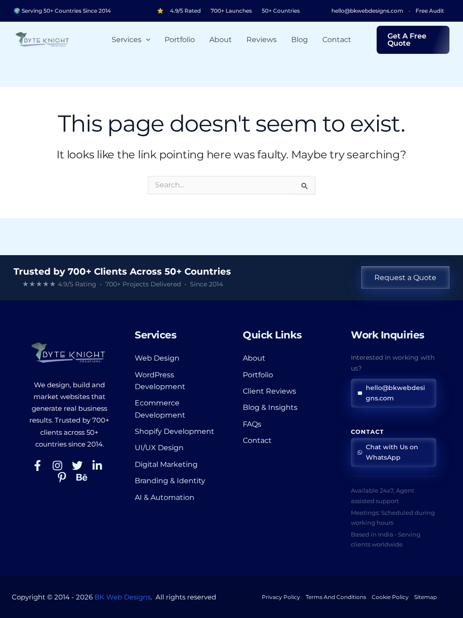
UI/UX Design (159, 447)
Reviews (261, 39)
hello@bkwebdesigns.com (367, 11)
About (220, 39)
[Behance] (81, 477)
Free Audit (430, 11)
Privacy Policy (281, 597)
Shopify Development (174, 431)
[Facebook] (37, 465)
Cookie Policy (390, 597)
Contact (336, 39)
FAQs (252, 424)
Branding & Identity (170, 480)
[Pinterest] (62, 477)
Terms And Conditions (336, 597)
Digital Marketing (166, 464)
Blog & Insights (270, 407)
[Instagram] (57, 465)
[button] (146, 40)
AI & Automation (164, 497)
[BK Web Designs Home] (69, 352)
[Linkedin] (97, 465)
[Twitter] (77, 465)
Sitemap (425, 597)
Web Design (157, 358)
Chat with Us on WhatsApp (392, 452)
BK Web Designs (122, 597)
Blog (299, 39)
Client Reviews (269, 391)
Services (127, 39)
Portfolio (180, 39)
